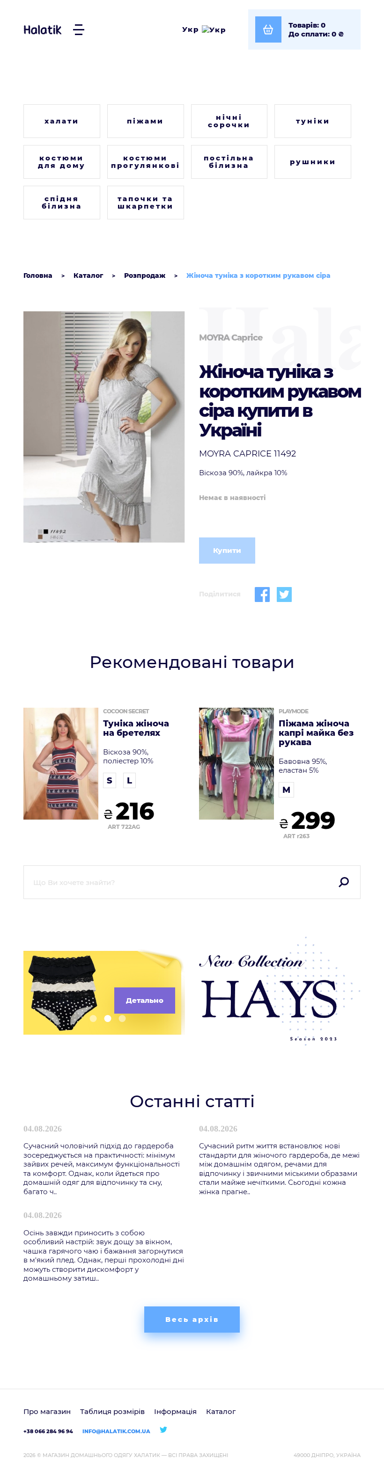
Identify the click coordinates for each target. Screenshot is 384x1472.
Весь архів (192, 1319)
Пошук (344, 882)
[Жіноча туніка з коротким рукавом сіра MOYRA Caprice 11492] (104, 427)
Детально (144, 1000)
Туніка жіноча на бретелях (136, 728)
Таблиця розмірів (112, 1411)
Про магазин (47, 1411)
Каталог (221, 1411)
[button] (89, 1018)
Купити (227, 550)
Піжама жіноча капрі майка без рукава (316, 733)
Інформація (175, 1411)
